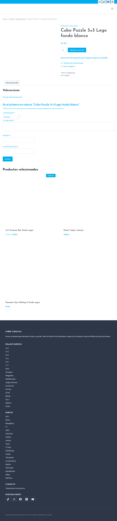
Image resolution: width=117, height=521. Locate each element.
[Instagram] (112, 2)
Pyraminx (9, 372)
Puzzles (8, 389)
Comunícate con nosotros (15, 488)
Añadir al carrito (77, 50)
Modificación (69, 26)
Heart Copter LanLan (73, 230)
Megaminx (9, 375)
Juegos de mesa (11, 382)
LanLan (8, 440)
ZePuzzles (9, 468)
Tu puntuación (9, 113)
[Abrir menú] (112, 8)
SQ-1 (7, 399)
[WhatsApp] (100, 2)
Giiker (7, 475)
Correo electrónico (11, 146)
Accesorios (9, 386)
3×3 (7, 352)
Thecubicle (9, 457)
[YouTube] (32, 499)
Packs (7, 406)
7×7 (7, 365)
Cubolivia (9, 434)
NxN (7, 369)
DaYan (8, 454)
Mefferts (8, 478)
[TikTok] (104, 2)
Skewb (7, 396)
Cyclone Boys (10, 461)
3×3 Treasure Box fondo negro (19, 230)
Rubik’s (8, 464)
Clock (7, 393)
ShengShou (9, 423)
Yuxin (7, 444)
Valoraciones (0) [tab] (12, 83)
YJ (6, 427)
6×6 (7, 362)
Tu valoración (9, 120)
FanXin (67, 75)
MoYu (7, 420)
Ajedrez (8, 403)
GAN (7, 430)
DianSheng (9, 451)
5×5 (7, 358)
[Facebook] (108, 2)
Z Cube (8, 447)
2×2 (7, 348)
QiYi (7, 416)
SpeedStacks (10, 471)
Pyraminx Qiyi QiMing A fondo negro (22, 302)
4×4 (7, 355)
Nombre (7, 135)
